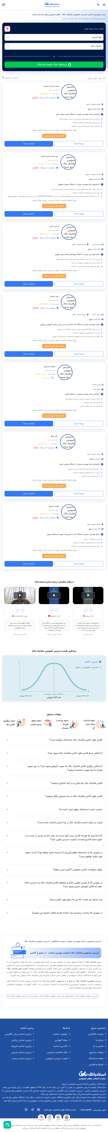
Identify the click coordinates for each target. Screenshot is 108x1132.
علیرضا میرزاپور (49, 366)
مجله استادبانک (96, 1058)
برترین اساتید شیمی (21, 1052)
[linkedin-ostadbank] (38, 1111)
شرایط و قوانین (96, 1064)
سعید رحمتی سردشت (51, 86)
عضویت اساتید (60, 1034)
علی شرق (54, 436)
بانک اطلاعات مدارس (57, 1052)
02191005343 (86, 1110)
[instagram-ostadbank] (26, 1111)
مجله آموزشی (61, 1040)
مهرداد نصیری (54, 506)
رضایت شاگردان (96, 1034)
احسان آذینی (54, 226)
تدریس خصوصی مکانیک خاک (37, 941)
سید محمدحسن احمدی (49, 156)
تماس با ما (98, 1046)
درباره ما (100, 1040)
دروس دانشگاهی (59, 941)
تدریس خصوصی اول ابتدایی (16, 1090)
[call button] (7, 1125)
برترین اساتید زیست (22, 1058)
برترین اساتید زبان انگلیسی (18, 1034)
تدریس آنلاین (91, 661)
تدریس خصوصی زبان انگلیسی (69, 1090)
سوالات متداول (96, 1052)
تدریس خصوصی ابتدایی (43, 1090)
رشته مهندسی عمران (76, 941)
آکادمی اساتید (60, 1046)
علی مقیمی (54, 296)
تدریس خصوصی (94, 941)
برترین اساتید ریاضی (22, 1040)
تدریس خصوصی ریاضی (95, 1090)
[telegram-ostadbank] (32, 1111)
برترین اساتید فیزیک (21, 1046)
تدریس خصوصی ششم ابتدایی (93, 1094)
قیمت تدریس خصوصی (57, 1058)
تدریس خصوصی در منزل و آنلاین (74, 1087)
